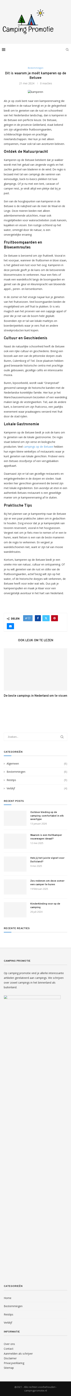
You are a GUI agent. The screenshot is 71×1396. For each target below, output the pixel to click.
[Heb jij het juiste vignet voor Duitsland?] (15, 864)
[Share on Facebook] (38, 618)
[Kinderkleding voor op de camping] (15, 909)
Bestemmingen (37, 771)
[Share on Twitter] (46, 618)
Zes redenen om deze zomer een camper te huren (47, 883)
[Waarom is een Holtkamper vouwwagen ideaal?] (15, 841)
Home (7, 1298)
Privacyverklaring (14, 1363)
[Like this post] (29, 618)
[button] (7, 675)
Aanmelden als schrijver (18, 1353)
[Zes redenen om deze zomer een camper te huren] (15, 886)
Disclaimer (10, 1358)
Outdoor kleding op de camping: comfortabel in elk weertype (47, 816)
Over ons (9, 1344)
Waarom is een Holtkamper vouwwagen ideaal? (46, 837)
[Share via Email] (10, 626)
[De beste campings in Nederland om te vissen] (35, 669)
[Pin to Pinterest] (54, 618)
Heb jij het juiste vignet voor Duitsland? (47, 860)
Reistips (37, 780)
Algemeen (37, 763)
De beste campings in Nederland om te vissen (35, 696)
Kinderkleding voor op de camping (45, 905)
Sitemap (9, 1368)
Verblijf (37, 788)
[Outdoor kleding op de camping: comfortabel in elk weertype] (15, 818)
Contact (8, 1348)
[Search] (67, 49)
